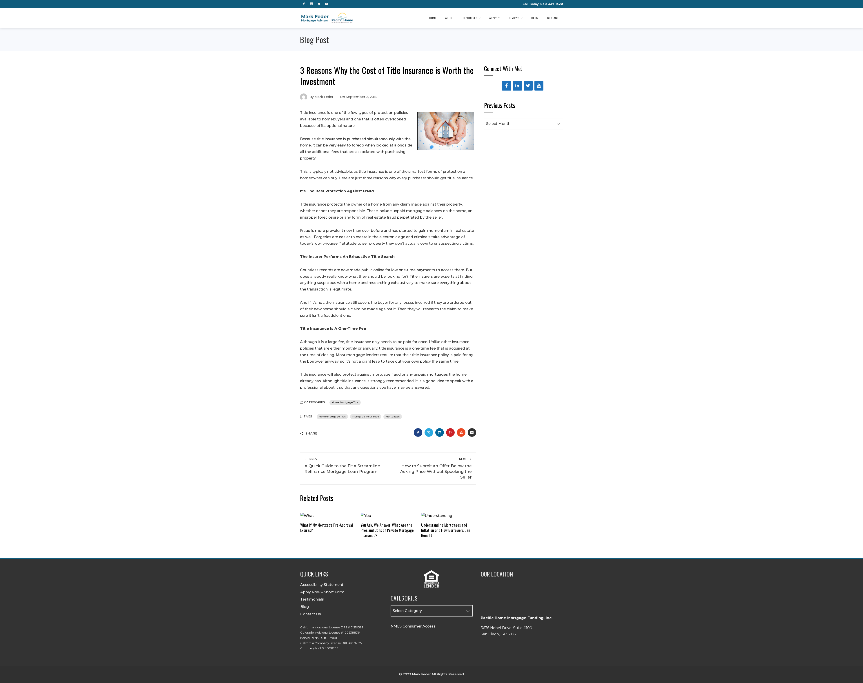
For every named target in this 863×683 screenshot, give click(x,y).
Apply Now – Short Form (322, 592)
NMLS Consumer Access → (415, 626)
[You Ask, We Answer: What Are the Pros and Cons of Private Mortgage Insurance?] (366, 515)
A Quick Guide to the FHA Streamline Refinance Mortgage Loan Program (342, 465)
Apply (493, 17)
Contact (552, 17)
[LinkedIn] (517, 86)
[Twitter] (528, 86)
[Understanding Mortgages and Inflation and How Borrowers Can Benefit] (436, 515)
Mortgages (393, 416)
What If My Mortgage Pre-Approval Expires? (326, 527)
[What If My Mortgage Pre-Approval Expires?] (307, 515)
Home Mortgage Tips (345, 402)
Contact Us (310, 614)
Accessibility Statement (321, 585)
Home (432, 17)
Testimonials (312, 599)
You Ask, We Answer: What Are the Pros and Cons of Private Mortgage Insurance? (387, 530)
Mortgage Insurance (365, 416)
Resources (470, 17)
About (449, 17)
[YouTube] (538, 86)
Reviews (514, 17)
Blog (534, 17)
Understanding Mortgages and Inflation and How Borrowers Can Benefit (445, 530)
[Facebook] (506, 86)
